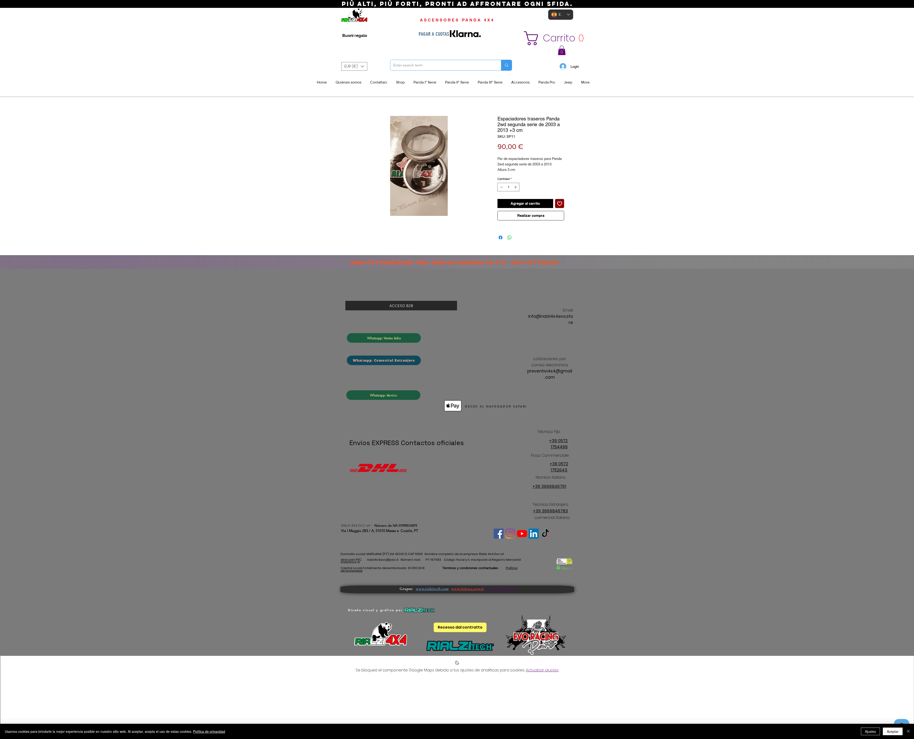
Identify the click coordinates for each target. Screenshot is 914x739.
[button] (558, 38)
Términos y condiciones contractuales (470, 568)
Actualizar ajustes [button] (542, 670)
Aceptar (893, 731)
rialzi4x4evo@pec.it (383, 559)
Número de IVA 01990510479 (395, 525)
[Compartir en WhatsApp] (509, 237)
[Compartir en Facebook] (500, 237)
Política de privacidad (209, 731)
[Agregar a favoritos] (559, 203)
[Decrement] (501, 187)
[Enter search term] (506, 65)
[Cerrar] (908, 731)
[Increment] (516, 187)
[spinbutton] (508, 187)
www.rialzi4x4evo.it (467, 588)
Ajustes (870, 731)
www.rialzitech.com (432, 588)
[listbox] (354, 66)
